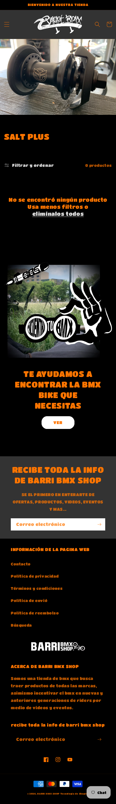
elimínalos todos (58, 214)
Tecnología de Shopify (74, 793)
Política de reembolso (35, 613)
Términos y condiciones (37, 588)
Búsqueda (21, 625)
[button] (7, 24)
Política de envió (29, 600)
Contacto (21, 564)
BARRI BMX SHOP (48, 793)
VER (58, 422)
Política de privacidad (35, 576)
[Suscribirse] (99, 524)
